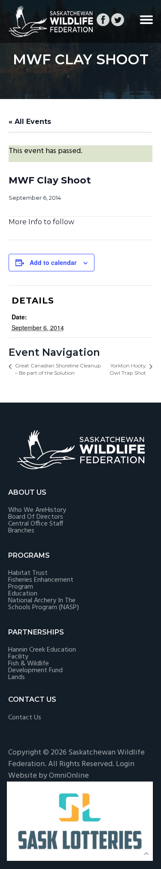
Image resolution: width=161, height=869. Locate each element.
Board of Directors (35, 517)
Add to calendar (53, 262)
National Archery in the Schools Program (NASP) (43, 604)
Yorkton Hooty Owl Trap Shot (127, 369)
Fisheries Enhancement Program (40, 583)
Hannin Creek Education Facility (42, 653)
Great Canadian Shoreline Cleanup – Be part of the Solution (58, 369)
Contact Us (24, 717)
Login (125, 764)
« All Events (30, 121)
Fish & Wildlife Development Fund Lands (35, 670)
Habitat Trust (28, 573)
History (55, 510)
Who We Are (26, 510)
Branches (21, 530)
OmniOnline (69, 776)
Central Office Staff (35, 523)
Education (22, 593)
